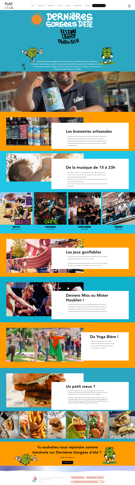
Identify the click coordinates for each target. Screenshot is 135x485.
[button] (129, 6)
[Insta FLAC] (7, 8)
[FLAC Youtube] (12, 8)
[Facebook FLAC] (5, 8)
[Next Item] (131, 424)
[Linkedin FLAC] (9, 8)
